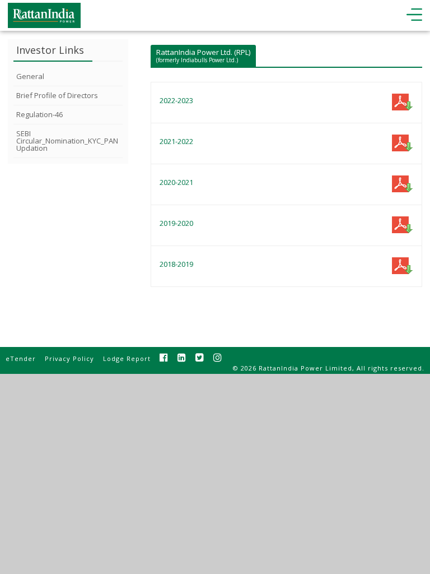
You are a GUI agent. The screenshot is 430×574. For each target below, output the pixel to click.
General (30, 76)
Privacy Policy (69, 358)
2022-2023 (176, 100)
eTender (21, 358)
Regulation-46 (39, 114)
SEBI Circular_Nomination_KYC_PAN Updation (67, 140)
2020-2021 (176, 182)
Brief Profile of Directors (57, 95)
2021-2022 (176, 141)
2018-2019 (176, 264)
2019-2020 (176, 223)
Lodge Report (127, 358)
